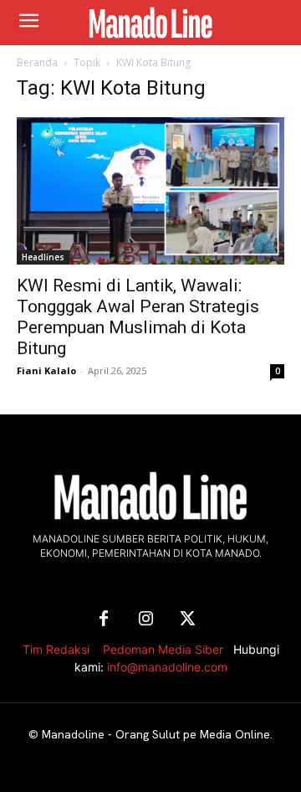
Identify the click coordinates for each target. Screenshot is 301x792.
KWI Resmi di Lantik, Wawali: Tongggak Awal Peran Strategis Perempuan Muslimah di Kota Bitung (138, 316)
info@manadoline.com (167, 667)
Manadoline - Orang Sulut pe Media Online (156, 734)
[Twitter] (187, 619)
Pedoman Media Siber (163, 649)
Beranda (37, 62)
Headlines (43, 257)
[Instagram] (145, 619)
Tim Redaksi (56, 649)
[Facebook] (103, 619)
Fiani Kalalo (46, 370)
